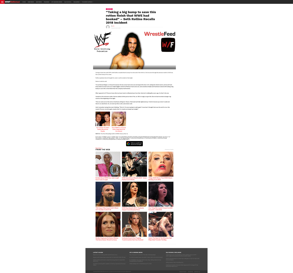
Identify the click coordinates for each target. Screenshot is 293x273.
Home (24, 2)
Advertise (190, 271)
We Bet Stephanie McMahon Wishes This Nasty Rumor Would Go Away (107, 239)
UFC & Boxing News (56, 2)
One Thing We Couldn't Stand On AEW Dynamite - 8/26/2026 (160, 209)
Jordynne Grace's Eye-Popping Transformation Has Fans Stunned (132, 239)
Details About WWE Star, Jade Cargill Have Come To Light (107, 178)
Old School (67, 2)
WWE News (31, 2)
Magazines (76, 2)
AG (113, 26)
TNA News (46, 2)
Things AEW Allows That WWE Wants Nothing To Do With (160, 178)
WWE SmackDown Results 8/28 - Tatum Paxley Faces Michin (134, 178)
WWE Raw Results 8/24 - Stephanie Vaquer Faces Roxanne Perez (133, 209)
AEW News (39, 2)
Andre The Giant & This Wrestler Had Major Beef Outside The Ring (160, 239)
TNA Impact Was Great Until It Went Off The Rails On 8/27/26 (107, 209)
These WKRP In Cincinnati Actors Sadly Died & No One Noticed (119, 129)
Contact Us (197, 271)
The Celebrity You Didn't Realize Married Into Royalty (102, 129)
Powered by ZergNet (169, 149)
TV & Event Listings (87, 2)
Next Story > (99, 148)
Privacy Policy (182, 271)
